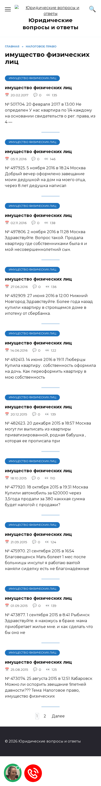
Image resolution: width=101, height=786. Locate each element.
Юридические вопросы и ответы (50, 24)
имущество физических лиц (38, 87)
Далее (58, 716)
